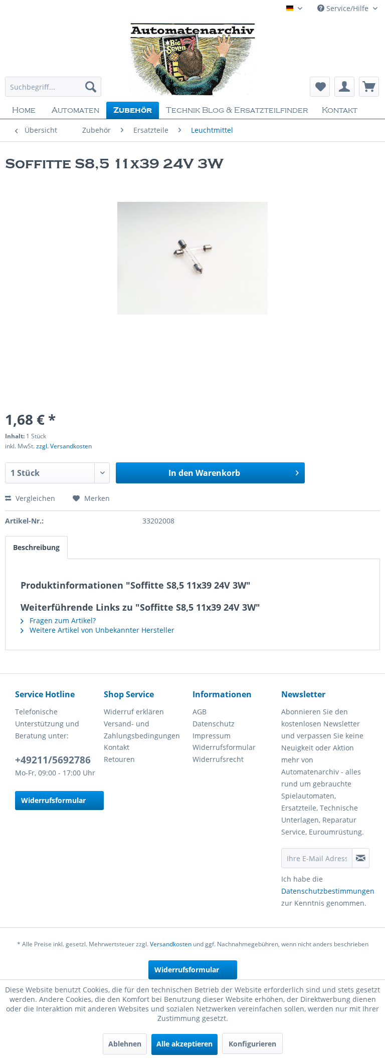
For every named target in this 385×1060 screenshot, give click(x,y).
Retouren (119, 759)
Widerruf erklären (134, 711)
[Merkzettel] (320, 87)
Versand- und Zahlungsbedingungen (142, 729)
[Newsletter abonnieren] (360, 858)
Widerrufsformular (53, 800)
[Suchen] (90, 87)
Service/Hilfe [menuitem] (347, 8)
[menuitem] (53, 87)
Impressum (211, 735)
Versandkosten (170, 944)
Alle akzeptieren (184, 1043)
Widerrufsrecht (218, 759)
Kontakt (116, 747)
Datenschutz (213, 723)
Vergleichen (34, 498)
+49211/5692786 (53, 759)
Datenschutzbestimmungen (327, 891)
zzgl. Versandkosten (64, 446)
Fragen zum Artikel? (62, 620)
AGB (199, 711)
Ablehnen (124, 1043)
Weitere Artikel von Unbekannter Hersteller (101, 630)
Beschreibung (36, 547)
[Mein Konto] (344, 87)
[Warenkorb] (369, 87)
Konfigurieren (252, 1043)
